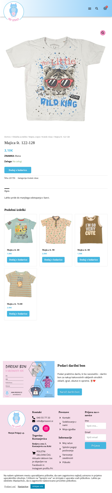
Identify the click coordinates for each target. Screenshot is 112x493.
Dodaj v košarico (18, 170)
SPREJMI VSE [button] (37, 486)
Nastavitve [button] (23, 486)
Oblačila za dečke (19, 136)
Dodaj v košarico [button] (18, 259)
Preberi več (10, 486)
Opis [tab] (6, 191)
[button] (89, 8)
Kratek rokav (47, 136)
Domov (7, 136)
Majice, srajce (34, 136)
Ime (87, 420)
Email (87, 432)
